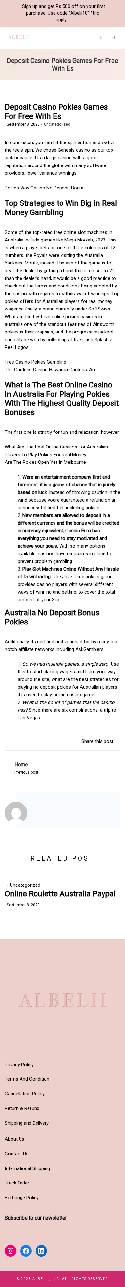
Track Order (17, 1183)
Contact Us (17, 1154)
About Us (14, 1139)
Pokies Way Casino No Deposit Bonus (45, 188)
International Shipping (27, 1168)
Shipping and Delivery (27, 1123)
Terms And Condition (27, 1079)
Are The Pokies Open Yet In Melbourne (45, 462)
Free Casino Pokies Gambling (35, 362)
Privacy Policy (19, 1065)
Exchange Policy (22, 1197)
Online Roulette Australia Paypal (60, 893)
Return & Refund (22, 1108)
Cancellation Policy (25, 1094)
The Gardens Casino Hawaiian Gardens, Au (50, 369)
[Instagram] (43, 814)
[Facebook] (51, 814)
